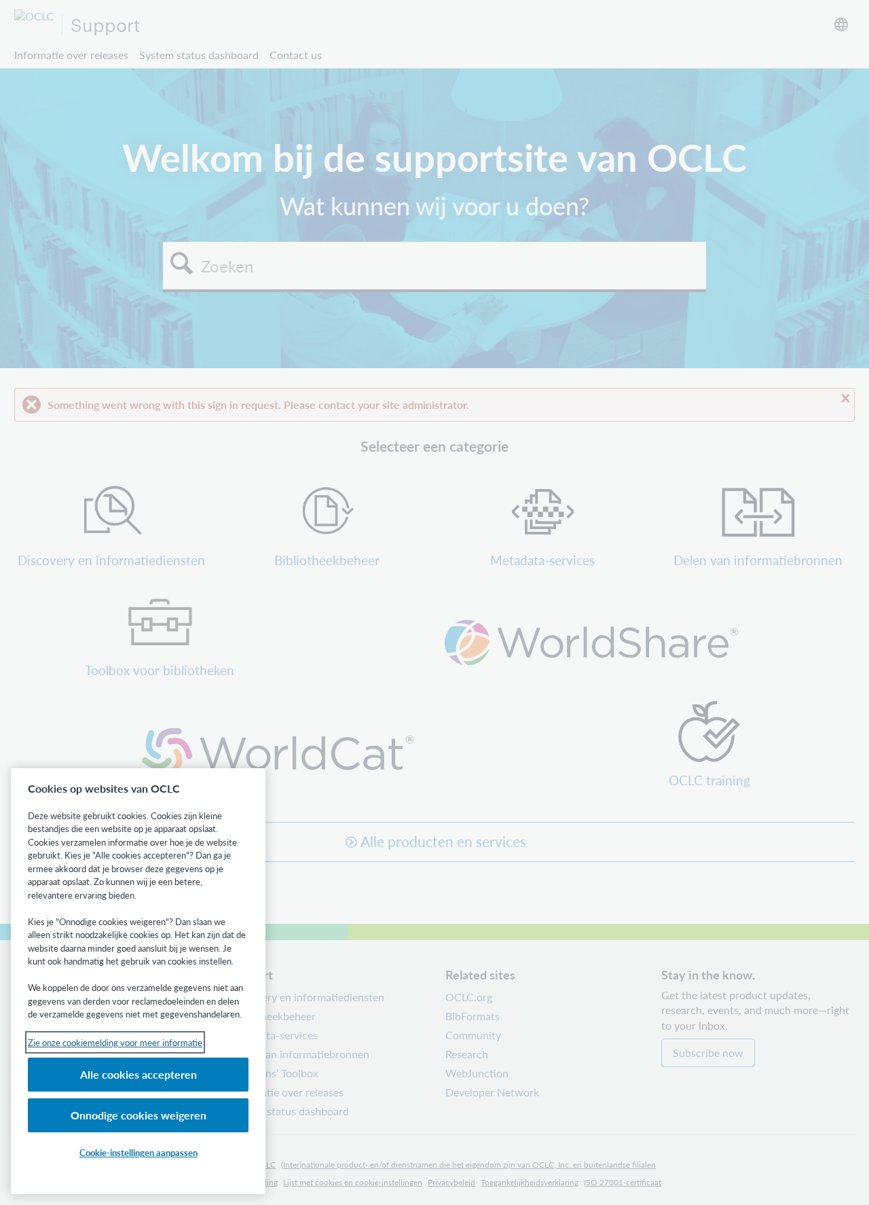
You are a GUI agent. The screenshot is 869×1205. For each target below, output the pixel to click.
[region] (138, 981)
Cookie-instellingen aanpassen (138, 1152)
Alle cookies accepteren (138, 1074)
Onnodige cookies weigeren (138, 1115)
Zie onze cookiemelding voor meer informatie (115, 1042)
